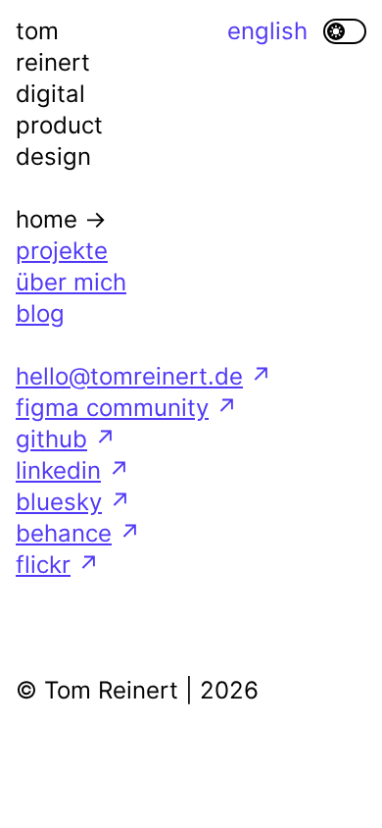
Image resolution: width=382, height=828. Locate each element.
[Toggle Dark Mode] (344, 31)
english (267, 31)
